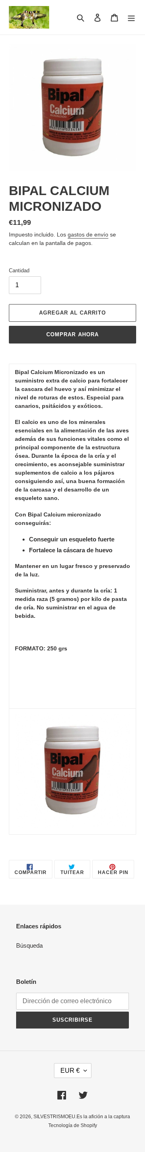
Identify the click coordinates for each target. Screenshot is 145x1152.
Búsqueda (29, 945)
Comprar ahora (72, 334)
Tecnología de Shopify (72, 1125)
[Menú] (131, 17)
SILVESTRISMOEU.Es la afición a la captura (81, 1116)
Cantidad (19, 270)
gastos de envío (88, 234)
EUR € (70, 1070)
